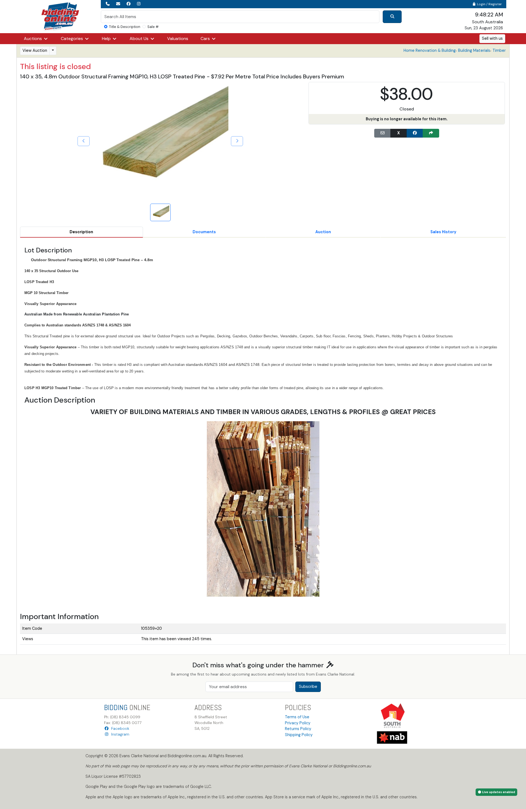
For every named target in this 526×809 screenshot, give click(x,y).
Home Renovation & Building (430, 50)
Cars (206, 38)
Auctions (33, 38)
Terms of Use (297, 716)
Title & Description (124, 26)
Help (107, 38)
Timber (499, 50)
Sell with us (492, 38)
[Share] (431, 133)
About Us (140, 38)
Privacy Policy (297, 722)
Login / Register (489, 4)
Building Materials (474, 50)
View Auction (34, 50)
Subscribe (308, 686)
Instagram (119, 734)
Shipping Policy (299, 734)
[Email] (382, 133)
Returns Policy (298, 728)
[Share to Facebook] (415, 133)
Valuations (177, 38)
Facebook (119, 728)
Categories (72, 38)
